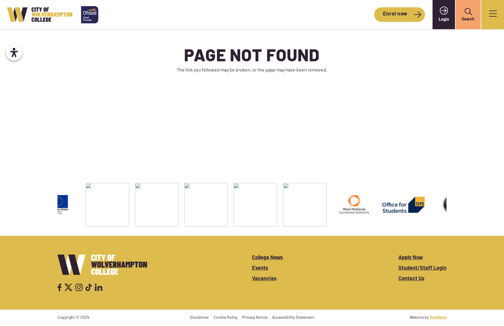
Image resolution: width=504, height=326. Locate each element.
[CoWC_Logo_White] (102, 264)
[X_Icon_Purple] (68, 287)
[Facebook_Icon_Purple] (59, 287)
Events (260, 268)
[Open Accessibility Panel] (14, 52)
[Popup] (493, 14)
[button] (468, 11)
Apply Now (410, 258)
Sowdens (438, 317)
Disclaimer (199, 317)
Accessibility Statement (293, 317)
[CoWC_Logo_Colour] (39, 14)
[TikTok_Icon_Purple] (88, 287)
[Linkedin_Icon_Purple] (98, 287)
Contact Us (411, 279)
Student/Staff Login (422, 268)
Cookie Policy (225, 317)
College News (267, 258)
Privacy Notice (254, 317)
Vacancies (264, 279)
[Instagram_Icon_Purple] (79, 287)
